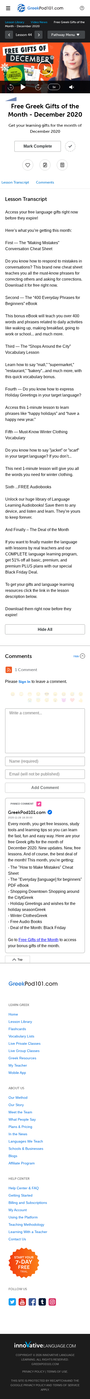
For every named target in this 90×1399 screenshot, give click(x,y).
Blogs (12, 1156)
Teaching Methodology (26, 1224)
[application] (45, 67)
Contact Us (17, 1239)
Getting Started (20, 1195)
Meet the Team (20, 1112)
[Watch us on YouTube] (22, 1302)
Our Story (16, 1105)
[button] (82, 8)
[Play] (23, 87)
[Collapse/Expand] (45, 656)
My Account (17, 1210)
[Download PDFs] (62, 164)
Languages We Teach (25, 1141)
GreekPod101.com (45, 1364)
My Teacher (17, 1065)
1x (54, 87)
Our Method (18, 1098)
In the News (17, 1134)
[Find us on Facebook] (32, 1302)
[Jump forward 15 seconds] (38, 87)
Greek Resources (22, 1058)
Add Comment (45, 787)
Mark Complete (38, 146)
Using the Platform (23, 1217)
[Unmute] (71, 87)
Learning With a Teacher (27, 1232)
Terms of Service (66, 1385)
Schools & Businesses (25, 1149)
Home (13, 1014)
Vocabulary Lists (21, 1036)
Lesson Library (14, 22)
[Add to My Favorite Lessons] (27, 164)
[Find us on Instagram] (52, 1302)
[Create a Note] (45, 164)
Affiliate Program (21, 1163)
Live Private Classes (24, 1043)
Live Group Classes (24, 1051)
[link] (9, 35)
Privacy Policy (33, 1371)
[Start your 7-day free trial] (23, 1263)
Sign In (24, 682)
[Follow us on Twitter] (12, 1302)
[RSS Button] (8, 670)
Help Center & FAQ (23, 1188)
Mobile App (17, 1073)
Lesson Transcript (15, 182)
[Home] (40, 12)
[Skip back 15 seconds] (10, 87)
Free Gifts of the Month (38, 940)
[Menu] (8, 8)
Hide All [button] (45, 629)
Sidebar (66, 35)
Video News (39, 22)
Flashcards (17, 1029)
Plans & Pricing (20, 1127)
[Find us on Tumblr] (42, 1302)
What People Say (22, 1119)
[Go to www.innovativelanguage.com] (45, 1344)
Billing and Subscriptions (27, 1203)
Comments (45, 182)
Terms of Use (57, 1371)
